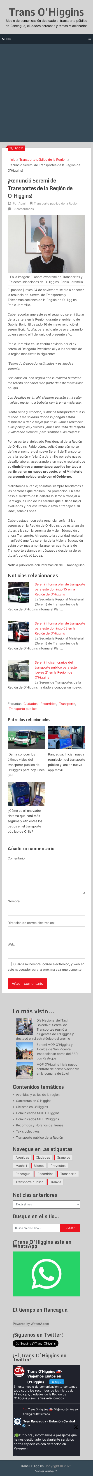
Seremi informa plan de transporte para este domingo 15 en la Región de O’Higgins (60, 589)
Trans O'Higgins (46, 12)
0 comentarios (24, 209)
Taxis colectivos (28, 1131)
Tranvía (55, 1182)
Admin (23, 203)
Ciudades (30, 704)
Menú (6, 39)
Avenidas (22, 1157)
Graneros (63, 1157)
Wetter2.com (40, 1323)
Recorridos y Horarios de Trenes (39, 1125)
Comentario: (17, 858)
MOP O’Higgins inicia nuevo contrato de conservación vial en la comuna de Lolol (58, 1068)
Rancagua (23, 1174)
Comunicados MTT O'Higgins (37, 1119)
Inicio (11, 159)
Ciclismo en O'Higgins (32, 1107)
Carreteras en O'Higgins (33, 1101)
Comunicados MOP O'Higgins (37, 1113)
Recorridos (48, 704)
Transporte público (23, 709)
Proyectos (58, 1165)
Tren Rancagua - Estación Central (49, 1421)
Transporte (67, 704)
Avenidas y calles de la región (38, 1094)
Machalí (21, 1165)
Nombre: (14, 901)
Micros (39, 1165)
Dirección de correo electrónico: (31, 923)
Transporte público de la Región (42, 159)
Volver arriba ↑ (46, 1471)
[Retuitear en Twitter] (24, 1409)
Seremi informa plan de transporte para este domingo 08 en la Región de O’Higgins (60, 628)
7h (29, 1426)
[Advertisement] (46, 93)
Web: (11, 944)
